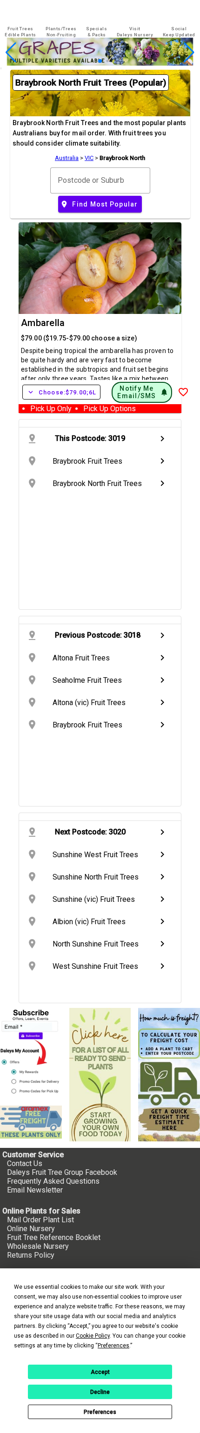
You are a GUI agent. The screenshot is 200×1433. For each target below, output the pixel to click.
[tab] (20, 32)
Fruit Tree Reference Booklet (53, 1237)
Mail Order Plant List (40, 1219)
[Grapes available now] (100, 63)
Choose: (61, 392)
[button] (85, 61)
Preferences (100, 1412)
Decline (100, 1392)
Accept (100, 1372)
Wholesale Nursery (38, 1246)
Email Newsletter (35, 1190)
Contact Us (24, 1163)
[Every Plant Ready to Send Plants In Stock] (100, 1074)
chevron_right (162, 438)
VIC (89, 157)
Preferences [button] (113, 1345)
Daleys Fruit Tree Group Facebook (62, 1172)
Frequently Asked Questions (53, 1181)
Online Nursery (31, 1228)
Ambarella (43, 322)
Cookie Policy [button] (93, 1336)
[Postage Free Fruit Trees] (31, 1122)
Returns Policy (30, 1255)
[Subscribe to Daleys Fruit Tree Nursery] (31, 1053)
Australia (67, 157)
